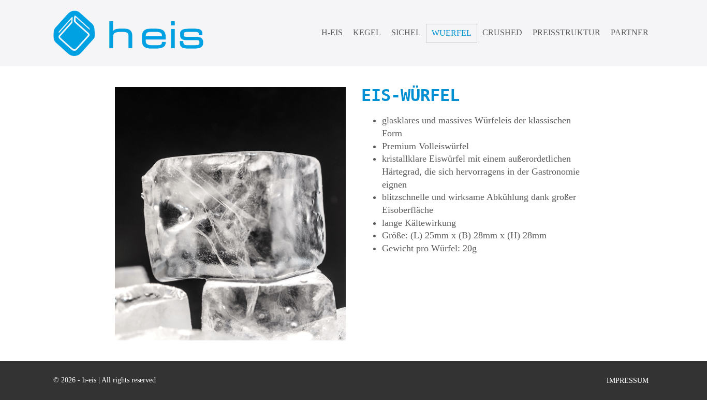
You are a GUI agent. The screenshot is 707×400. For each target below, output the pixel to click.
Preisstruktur (566, 32)
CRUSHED (502, 32)
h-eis (332, 32)
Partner (630, 32)
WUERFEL (452, 32)
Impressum (628, 380)
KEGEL (367, 32)
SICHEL (406, 32)
